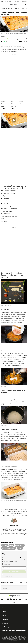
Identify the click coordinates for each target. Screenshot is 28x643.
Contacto (4, 615)
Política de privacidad (8, 627)
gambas (11, 545)
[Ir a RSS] (14, 602)
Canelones (4, 545)
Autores (4, 611)
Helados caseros (17, 1)
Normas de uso (23, 582)
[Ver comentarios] (26, 39)
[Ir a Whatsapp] (23, 599)
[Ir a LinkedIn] (11, 599)
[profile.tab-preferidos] (2, 41)
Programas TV (17, 8)
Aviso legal (5, 623)
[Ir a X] (5, 599)
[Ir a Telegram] (26, 599)
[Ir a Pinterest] (20, 599)
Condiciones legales (13, 575)
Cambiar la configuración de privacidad (14, 630)
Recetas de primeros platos (8, 548)
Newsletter (5, 619)
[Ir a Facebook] (2, 599)
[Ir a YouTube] (14, 599)
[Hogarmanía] (13, 4)
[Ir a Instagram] (8, 599)
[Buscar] (25, 4)
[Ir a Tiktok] (17, 599)
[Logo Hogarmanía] (14, 596)
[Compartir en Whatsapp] (4, 41)
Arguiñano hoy (9, 1)
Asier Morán (10, 539)
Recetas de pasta (19, 545)
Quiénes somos (6, 608)
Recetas (3, 8)
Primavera (20, 548)
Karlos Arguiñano (5, 39)
